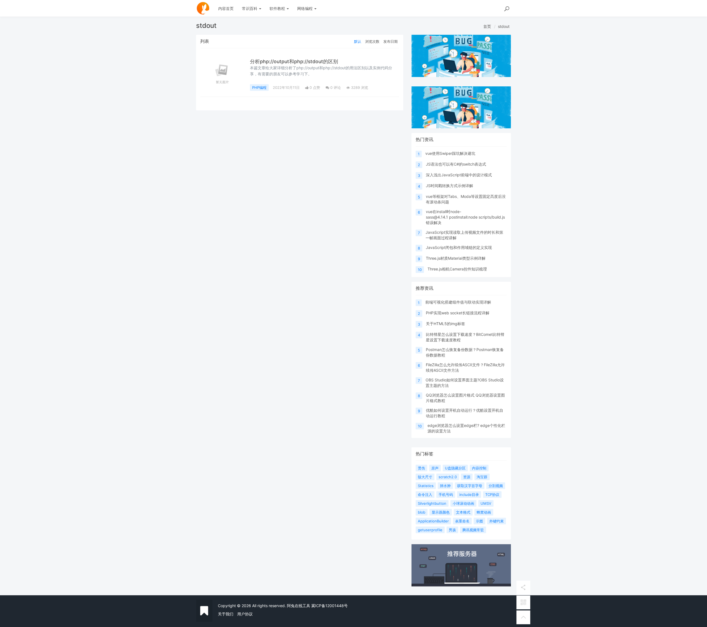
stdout (504, 26)
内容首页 (226, 8)
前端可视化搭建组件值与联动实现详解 (458, 302)
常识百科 (250, 8)
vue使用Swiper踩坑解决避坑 (450, 153)
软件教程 (278, 8)
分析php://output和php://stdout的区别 (294, 61)
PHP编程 (259, 87)
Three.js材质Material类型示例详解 (456, 258)
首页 (487, 26)
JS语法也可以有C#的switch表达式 (456, 164)
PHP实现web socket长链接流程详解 (457, 312)
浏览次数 (372, 41)
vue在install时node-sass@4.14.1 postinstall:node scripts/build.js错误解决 (465, 217)
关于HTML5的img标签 (445, 323)
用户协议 (245, 614)
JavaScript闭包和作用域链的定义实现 (459, 247)
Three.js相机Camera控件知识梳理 (457, 269)
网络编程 (305, 8)
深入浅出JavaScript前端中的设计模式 (459, 174)
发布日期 (390, 41)
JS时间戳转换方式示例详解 (449, 185)
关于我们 (225, 614)
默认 (357, 41)
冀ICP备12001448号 (329, 605)
